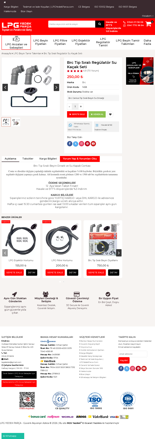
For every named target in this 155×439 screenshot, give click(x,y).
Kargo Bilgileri (11, 6)
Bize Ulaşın (26, 11)
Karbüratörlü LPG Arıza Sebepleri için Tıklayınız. (19, 383)
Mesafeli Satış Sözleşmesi (91, 356)
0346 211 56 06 (134, 22)
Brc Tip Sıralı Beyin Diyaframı (103, 260)
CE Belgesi (84, 6)
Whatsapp (10, 436)
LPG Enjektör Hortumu (21, 260)
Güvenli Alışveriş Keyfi (90, 344)
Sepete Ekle (14, 272)
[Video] (93, 143)
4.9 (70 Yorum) (91, 70)
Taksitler (27, 158)
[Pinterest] (87, 143)
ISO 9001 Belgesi (128, 6)
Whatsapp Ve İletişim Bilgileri (93, 377)
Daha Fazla (147, 42)
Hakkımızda (10, 11)
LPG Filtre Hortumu (62, 260)
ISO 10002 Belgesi (104, 6)
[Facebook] (69, 143)
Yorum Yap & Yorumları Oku (80, 158)
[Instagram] (81, 143)
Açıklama (10, 158)
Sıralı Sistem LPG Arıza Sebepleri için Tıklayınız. (19, 374)
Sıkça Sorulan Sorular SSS (91, 368)
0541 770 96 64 (135, 25)
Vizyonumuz (86, 347)
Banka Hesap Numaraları (91, 341)
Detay (31, 272)
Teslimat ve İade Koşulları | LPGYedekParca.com (48, 6)
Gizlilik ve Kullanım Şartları (92, 350)
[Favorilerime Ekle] (110, 114)
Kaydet (124, 360)
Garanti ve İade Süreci (90, 365)
